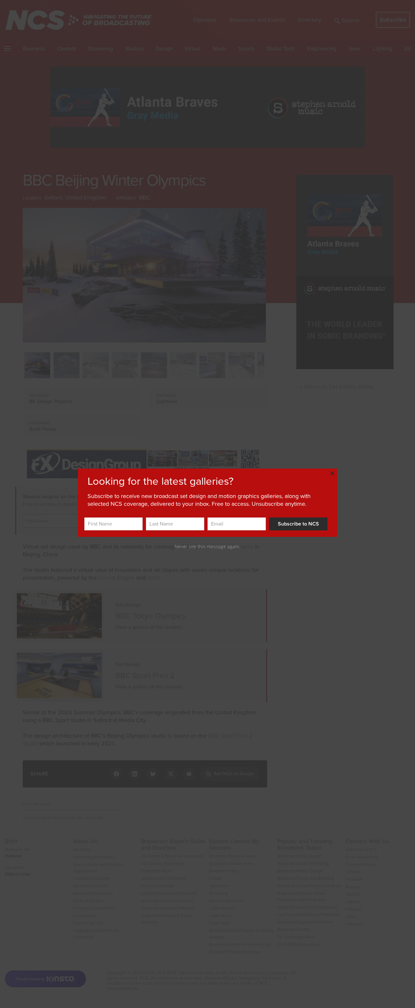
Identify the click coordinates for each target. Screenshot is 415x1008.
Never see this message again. (207, 546)
